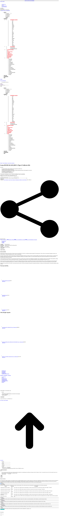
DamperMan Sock (4, 295)
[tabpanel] (29, 491)
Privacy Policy (2, 400)
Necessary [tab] (1, 482)
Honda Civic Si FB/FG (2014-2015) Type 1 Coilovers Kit (10, 356)
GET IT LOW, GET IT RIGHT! (29, 0)
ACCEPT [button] (9, 473)
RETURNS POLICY (5, 380)
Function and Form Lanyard (6, 280)
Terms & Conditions (6, 400)
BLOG (3, 382)
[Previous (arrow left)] (0, 515)
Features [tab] (3, 242)
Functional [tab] (1, 497)
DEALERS (3, 372)
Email (3, 463)
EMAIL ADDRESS (5, 394)
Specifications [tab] (4, 241)
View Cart (1, 80)
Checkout (4, 80)
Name (3, 461)
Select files (8, 467)
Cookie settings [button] (4, 473)
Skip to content (2, 1)
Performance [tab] (2, 499)
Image (3, 466)
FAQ (2, 377)
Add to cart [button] (3, 281)
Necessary (2, 483)
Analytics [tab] (1, 502)
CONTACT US (4, 378)
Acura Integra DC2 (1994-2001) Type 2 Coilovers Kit (9, 327)
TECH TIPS (4, 371)
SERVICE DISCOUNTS (5, 373)
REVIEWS (3, 381)
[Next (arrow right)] (1, 515)
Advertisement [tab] (2, 504)
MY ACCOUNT (4, 379)
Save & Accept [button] (2, 509)
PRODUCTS (4, 370)
